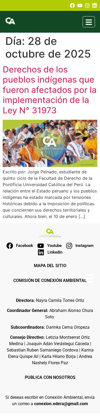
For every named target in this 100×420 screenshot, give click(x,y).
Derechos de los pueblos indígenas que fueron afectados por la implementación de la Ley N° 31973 (50, 89)
